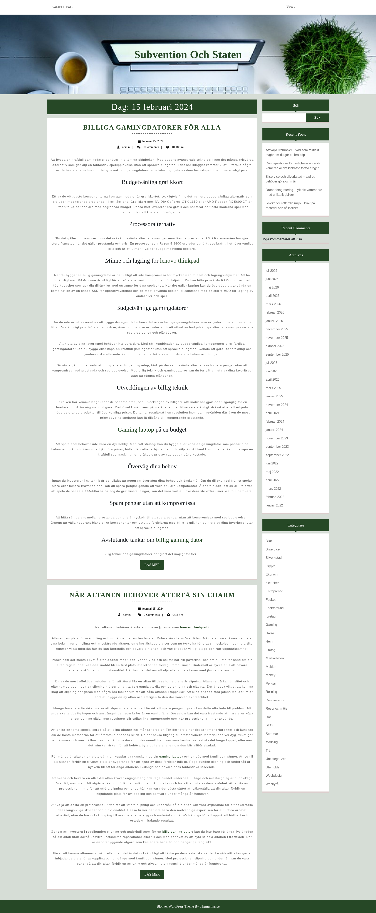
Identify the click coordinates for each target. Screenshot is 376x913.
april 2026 (272, 295)
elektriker (272, 583)
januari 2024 (274, 430)
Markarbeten (275, 658)
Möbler (270, 666)
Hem (269, 641)
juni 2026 (272, 279)
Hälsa (270, 633)
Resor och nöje (276, 708)
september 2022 (277, 455)
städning (272, 742)
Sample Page (63, 7)
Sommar (272, 734)
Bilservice (273, 549)
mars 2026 (273, 304)
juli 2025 (271, 363)
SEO (269, 725)
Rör (268, 717)
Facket (270, 599)
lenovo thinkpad (179, 260)
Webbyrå (272, 784)
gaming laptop (170, 756)
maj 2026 (272, 287)
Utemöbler (273, 767)
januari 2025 (274, 396)
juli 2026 (271, 270)
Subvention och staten (188, 54)
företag (270, 616)
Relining (271, 692)
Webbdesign (274, 775)
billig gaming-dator (177, 831)
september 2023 (277, 446)
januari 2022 (274, 505)
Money (270, 675)
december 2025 (277, 329)
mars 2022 (273, 488)
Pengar (271, 683)
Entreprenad (274, 591)
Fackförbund (275, 608)
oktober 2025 (275, 346)
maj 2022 (272, 472)
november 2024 (277, 405)
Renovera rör (275, 700)
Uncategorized (276, 759)
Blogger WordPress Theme (175, 906)
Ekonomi (272, 574)
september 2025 (277, 354)
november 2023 (277, 438)
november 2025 (277, 337)
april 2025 (272, 379)
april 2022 (272, 480)
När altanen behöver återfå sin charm (152, 594)
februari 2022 (275, 497)
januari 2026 (274, 321)
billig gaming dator (179, 539)
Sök (295, 105)
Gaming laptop (136, 429)
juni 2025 (272, 371)
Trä (268, 750)
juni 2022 (272, 463)
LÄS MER (154, 566)
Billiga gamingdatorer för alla (152, 127)
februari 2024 (275, 421)
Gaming (271, 624)
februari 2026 (275, 312)
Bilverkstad (274, 557)
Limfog (270, 650)
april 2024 (272, 413)
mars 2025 (273, 388)
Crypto (270, 566)
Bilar (269, 541)
